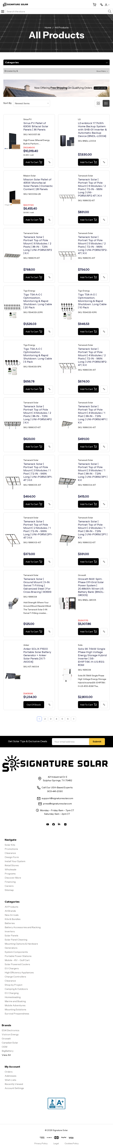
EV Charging (12, 993)
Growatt (6, 1038)
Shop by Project (13, 984)
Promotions (11, 848)
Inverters (10, 931)
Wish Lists (10, 1079)
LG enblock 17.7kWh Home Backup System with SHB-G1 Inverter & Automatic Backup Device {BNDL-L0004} (92, 130)
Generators (11, 947)
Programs (10, 873)
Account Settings (14, 1088)
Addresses (10, 1075)
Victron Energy (10, 1034)
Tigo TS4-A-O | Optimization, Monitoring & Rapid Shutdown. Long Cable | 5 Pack (37, 355)
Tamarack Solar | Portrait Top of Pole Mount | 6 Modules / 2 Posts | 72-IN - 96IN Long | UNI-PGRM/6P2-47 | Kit (92, 187)
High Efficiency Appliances (19, 972)
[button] (56, 71)
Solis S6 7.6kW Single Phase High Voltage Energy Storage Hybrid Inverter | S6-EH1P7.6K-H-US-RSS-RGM (92, 657)
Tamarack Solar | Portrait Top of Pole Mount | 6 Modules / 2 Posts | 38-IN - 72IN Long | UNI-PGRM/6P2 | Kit (37, 245)
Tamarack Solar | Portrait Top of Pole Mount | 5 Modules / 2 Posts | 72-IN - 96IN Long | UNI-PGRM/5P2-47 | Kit (93, 245)
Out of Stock (34, 704)
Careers (9, 885)
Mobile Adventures (15, 1005)
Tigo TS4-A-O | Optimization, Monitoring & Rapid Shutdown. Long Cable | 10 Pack (92, 301)
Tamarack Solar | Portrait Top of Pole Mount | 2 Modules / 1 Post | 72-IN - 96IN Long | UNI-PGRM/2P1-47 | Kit (38, 529)
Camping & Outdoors (16, 988)
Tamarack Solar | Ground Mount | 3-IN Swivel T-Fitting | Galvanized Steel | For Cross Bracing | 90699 (37, 585)
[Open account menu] (107, 4)
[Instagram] (65, 825)
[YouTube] (47, 825)
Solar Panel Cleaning (16, 939)
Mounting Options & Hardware (21, 943)
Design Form (12, 857)
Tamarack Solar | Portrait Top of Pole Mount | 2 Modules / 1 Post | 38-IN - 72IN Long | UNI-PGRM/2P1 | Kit (92, 529)
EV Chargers (12, 968)
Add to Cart (31, 162)
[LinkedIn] (59, 825)
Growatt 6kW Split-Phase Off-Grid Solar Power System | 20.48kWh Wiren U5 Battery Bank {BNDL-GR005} (91, 587)
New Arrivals (12, 914)
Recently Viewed (14, 1084)
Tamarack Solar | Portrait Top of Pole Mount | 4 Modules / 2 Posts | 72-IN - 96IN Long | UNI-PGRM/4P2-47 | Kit (92, 357)
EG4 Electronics (10, 1030)
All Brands (10, 910)
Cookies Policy (72, 1143)
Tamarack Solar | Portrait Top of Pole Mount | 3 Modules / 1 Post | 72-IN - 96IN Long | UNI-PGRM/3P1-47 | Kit (38, 472)
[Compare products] (100, 4)
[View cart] (93, 4)
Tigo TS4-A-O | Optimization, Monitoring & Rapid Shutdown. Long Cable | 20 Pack (37, 301)
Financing (10, 881)
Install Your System (15, 861)
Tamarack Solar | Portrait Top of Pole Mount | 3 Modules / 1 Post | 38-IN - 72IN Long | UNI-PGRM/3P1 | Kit (92, 472)
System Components (16, 951)
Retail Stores (12, 865)
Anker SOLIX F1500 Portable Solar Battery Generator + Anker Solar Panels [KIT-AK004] (37, 655)
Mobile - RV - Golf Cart (17, 960)
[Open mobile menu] (2, 11)
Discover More (13, 877)
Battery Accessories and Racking (23, 927)
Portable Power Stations (18, 956)
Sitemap (9, 890)
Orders (9, 1071)
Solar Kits (10, 844)
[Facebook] (53, 825)
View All (6, 1054)
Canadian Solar (10, 1042)
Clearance (10, 853)
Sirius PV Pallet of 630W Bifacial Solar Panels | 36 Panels (35, 126)
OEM (4, 1046)
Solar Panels (11, 935)
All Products (11, 906)
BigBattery (7, 1050)
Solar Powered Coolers (17, 964)
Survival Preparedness (17, 1013)
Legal (56, 1143)
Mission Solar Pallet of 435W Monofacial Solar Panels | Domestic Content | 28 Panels (38, 184)
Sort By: (7, 103)
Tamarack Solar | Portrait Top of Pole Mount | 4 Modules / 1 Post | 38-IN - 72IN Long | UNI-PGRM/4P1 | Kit (92, 414)
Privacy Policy (41, 1143)
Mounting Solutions (15, 1009)
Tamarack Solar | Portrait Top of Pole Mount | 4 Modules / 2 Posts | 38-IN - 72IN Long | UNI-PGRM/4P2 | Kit (37, 414)
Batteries (10, 923)
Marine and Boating (15, 1001)
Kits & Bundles (12, 919)
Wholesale (10, 869)
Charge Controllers (15, 976)
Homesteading (13, 997)
